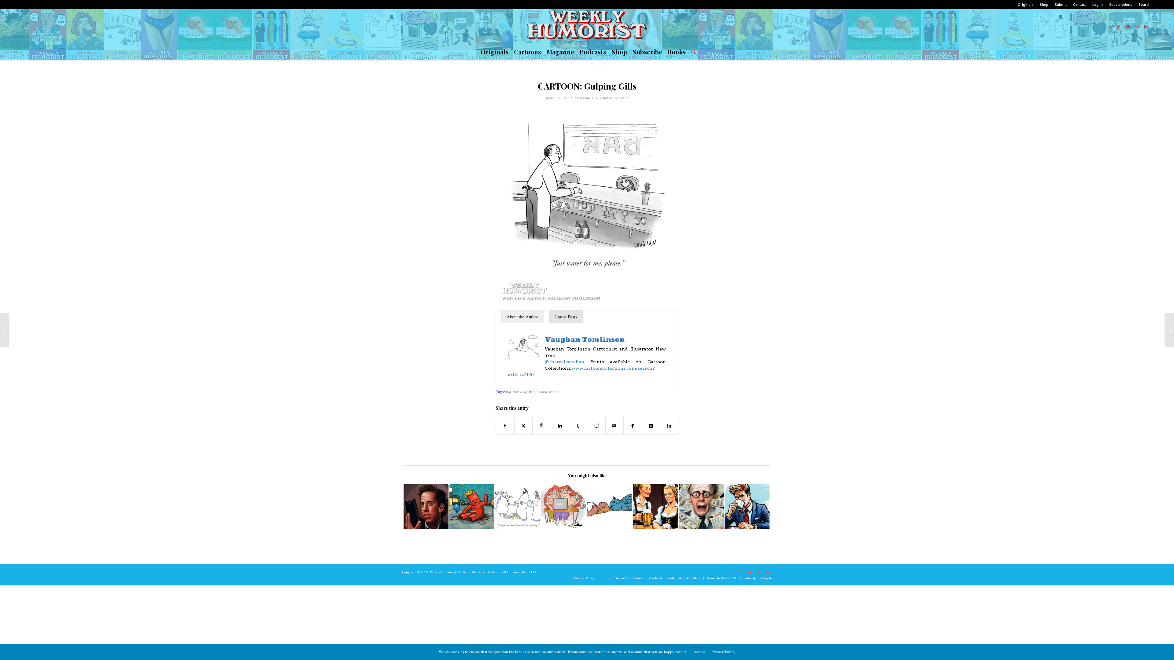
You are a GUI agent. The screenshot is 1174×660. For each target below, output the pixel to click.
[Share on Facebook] (505, 425)
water (553, 391)
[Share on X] (524, 425)
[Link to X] (1109, 26)
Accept (699, 651)
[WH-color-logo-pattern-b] (587, 26)
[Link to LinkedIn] (1145, 26)
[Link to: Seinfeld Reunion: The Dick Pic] (426, 506)
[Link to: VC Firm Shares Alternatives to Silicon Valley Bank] (701, 506)
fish (532, 391)
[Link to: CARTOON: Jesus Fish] (517, 506)
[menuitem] (1026, 4)
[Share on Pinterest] (542, 425)
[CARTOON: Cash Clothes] (4, 330)
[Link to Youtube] (1127, 26)
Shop (1044, 4)
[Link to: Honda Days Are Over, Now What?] (471, 506)
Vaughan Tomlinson (613, 97)
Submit (1061, 4)
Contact (1079, 4)
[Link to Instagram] (1136, 26)
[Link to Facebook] (1118, 26)
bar (508, 391)
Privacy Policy (723, 651)
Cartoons (583, 97)
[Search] (692, 52)
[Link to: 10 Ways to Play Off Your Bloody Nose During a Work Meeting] (747, 506)
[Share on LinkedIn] (560, 425)
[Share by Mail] (615, 425)
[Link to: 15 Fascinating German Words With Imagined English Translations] (655, 506)
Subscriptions (1120, 4)
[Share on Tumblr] (578, 425)
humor (542, 391)
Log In (1097, 4)
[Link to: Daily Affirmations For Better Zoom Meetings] (563, 506)
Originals (1025, 4)
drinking (520, 391)
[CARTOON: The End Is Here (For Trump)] (1169, 330)
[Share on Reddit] (596, 425)
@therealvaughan (567, 361)
